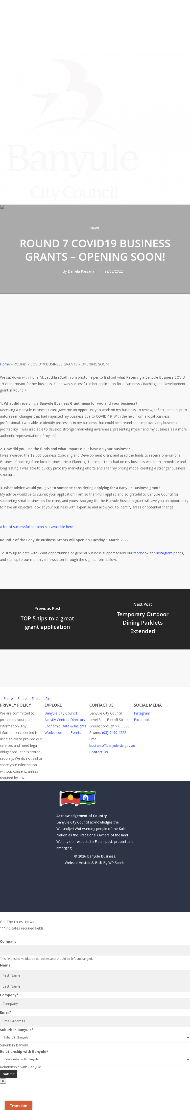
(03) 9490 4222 (114, 732)
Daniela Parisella (81, 271)
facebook (140, 553)
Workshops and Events (63, 732)
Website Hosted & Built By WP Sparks (95, 862)
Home (5, 364)
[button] (95, 915)
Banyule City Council (61, 713)
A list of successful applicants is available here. (37, 526)
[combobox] (14, 1045)
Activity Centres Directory (65, 719)
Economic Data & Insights (65, 726)
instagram (164, 553)
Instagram (142, 713)
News (94, 228)
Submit (9, 1074)
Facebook (142, 719)
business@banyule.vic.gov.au (112, 745)
